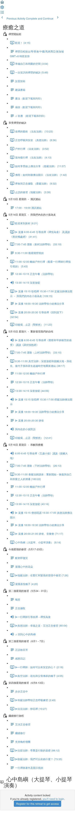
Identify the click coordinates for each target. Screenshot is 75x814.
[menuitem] (2, 8)
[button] (2, 3)
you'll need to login (53, 799)
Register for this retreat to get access (37, 803)
